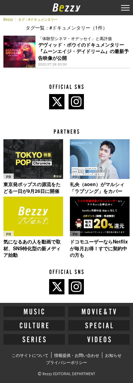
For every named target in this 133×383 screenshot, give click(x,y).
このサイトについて (30, 355)
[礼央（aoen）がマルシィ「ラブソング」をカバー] (100, 159)
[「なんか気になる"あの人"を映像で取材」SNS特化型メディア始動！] (33, 216)
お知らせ (113, 355)
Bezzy (8, 19)
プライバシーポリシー (66, 362)
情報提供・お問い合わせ (76, 355)
